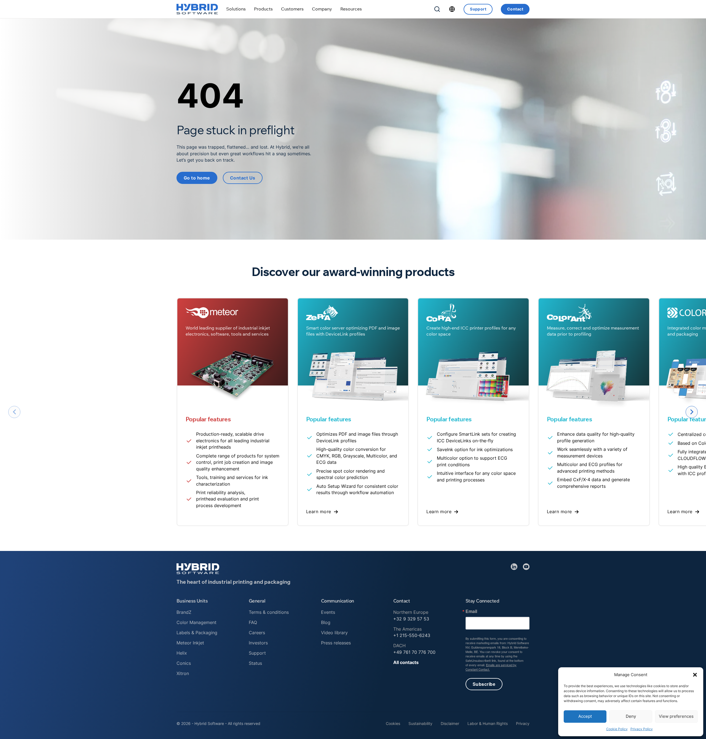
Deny (631, 716)
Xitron (182, 673)
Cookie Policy (617, 729)
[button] (695, 675)
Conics (183, 663)
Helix (181, 653)
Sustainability (420, 723)
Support (478, 9)
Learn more (318, 511)
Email (471, 611)
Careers (257, 632)
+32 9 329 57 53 (411, 619)
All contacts (406, 662)
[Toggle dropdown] (236, 9)
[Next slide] (692, 412)
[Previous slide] (14, 412)
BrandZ (183, 612)
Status (255, 663)
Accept (585, 716)
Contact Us (242, 178)
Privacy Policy (641, 729)
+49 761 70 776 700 (414, 652)
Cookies (393, 723)
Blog (325, 622)
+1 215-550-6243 (411, 635)
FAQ (253, 622)
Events (328, 612)
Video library (334, 632)
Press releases (336, 643)
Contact (515, 9)
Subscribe (484, 684)
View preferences (676, 716)
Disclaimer (450, 723)
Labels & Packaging (196, 632)
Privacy (523, 723)
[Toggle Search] (437, 9)
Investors (258, 643)
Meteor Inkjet (190, 643)
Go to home (197, 178)
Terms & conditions (269, 612)
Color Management (196, 622)
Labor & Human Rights (487, 723)
